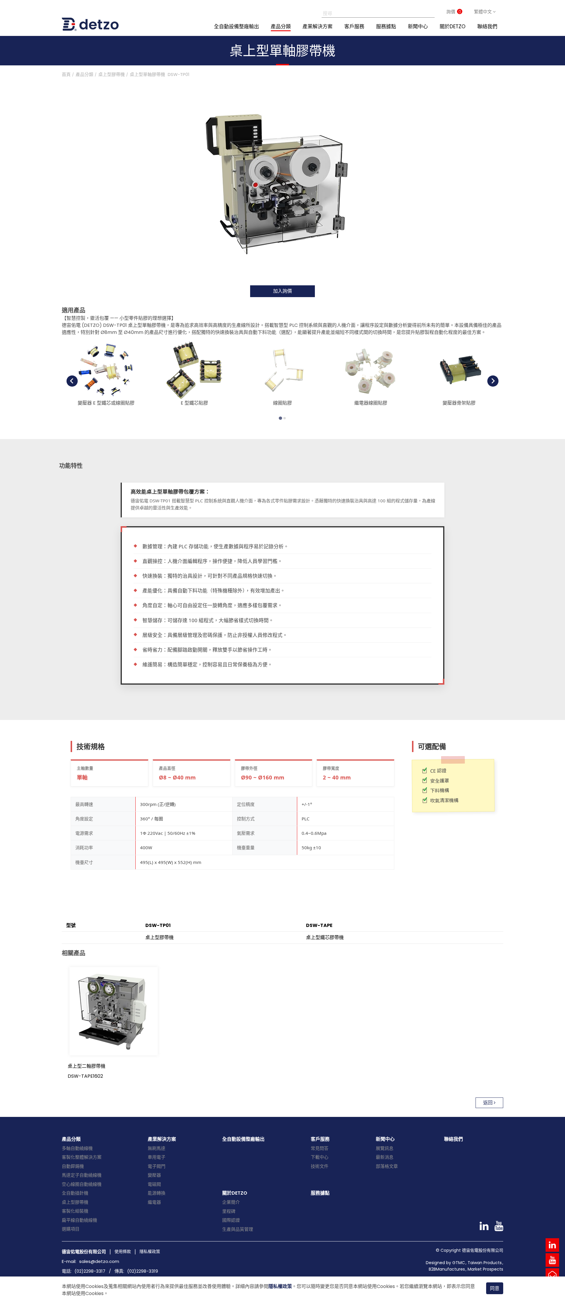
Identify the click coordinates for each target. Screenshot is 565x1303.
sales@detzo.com (99, 1261)
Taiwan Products (485, 1263)
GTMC (458, 1263)
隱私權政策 (280, 1286)
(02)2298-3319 (142, 1271)
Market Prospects (485, 1269)
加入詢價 (282, 291)
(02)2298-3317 (89, 1271)
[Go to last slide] (72, 381)
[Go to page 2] (284, 418)
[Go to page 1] (280, 418)
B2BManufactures (447, 1269)
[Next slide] (492, 381)
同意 (494, 1288)
